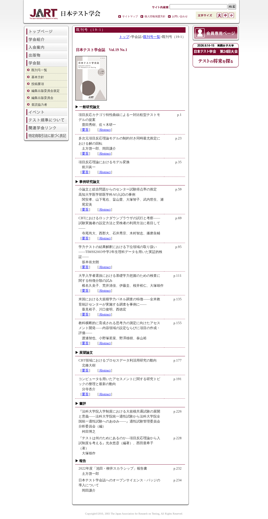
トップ (124, 37)
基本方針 (37, 77)
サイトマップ (130, 16)
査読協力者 (39, 104)
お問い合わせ (180, 16)
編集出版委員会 (42, 97)
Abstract (105, 130)
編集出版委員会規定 (45, 90)
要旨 (85, 130)
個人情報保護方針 (154, 16)
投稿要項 (37, 84)
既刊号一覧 (39, 70)
